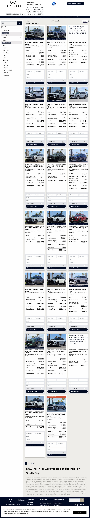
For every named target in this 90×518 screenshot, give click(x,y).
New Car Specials (44, 505)
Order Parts (57, 505)
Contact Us (30, 499)
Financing (30, 502)
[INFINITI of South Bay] (23, 3)
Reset (3, 27)
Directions (30, 505)
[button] (54, 3)
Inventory (43, 499)
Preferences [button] (25, 513)
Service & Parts (59, 499)
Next (33, 463)
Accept (80, 512)
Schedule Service (58, 502)
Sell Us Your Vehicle (74, 4)
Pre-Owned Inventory (46, 503)
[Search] (19, 23)
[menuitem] (12, 33)
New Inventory (44, 502)
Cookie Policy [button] (55, 511)
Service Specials (58, 503)
